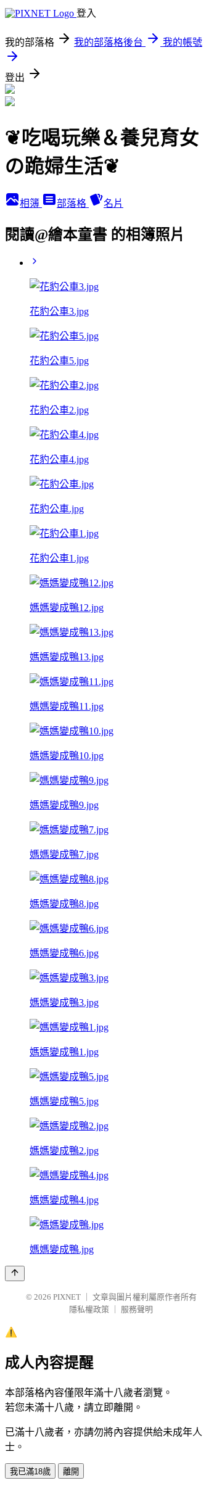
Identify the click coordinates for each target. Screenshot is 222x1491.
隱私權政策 (89, 1309)
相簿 (31, 203)
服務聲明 (137, 1309)
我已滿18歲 (30, 1471)
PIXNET (67, 1297)
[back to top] (15, 1273)
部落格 (73, 203)
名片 (113, 203)
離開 (71, 1471)
